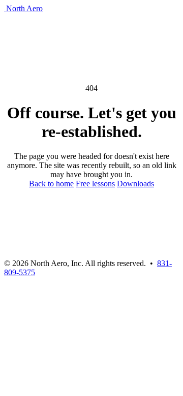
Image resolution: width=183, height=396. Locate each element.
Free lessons (95, 183)
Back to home (51, 183)
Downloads (135, 183)
